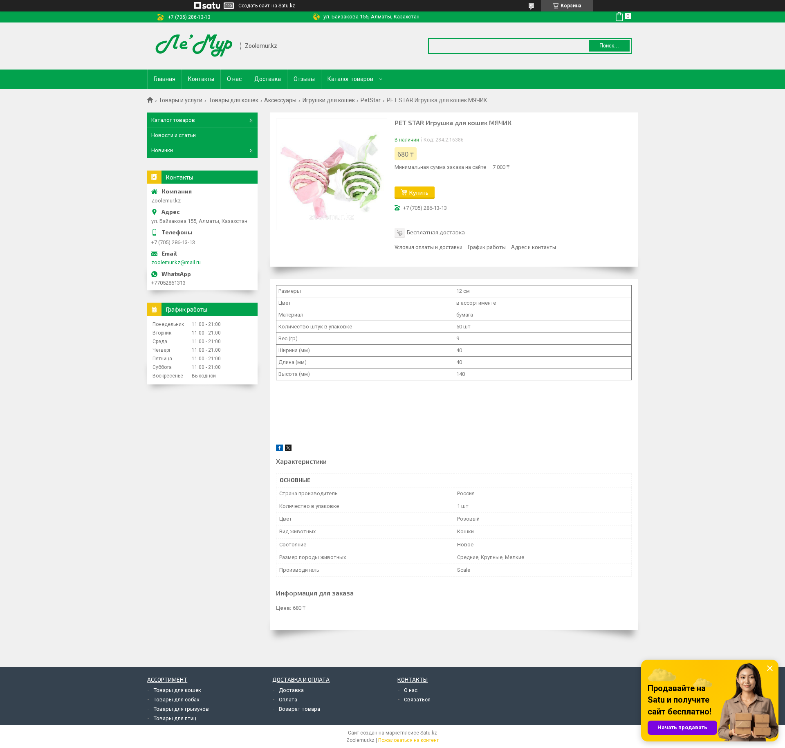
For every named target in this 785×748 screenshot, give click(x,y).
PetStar (371, 100)
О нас (234, 79)
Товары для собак (177, 699)
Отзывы (304, 79)
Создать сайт (253, 6)
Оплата (288, 699)
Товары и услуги (180, 100)
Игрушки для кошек (329, 100)
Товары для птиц (175, 718)
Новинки (162, 150)
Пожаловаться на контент (408, 740)
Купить (418, 192)
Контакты (201, 79)
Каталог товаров (350, 79)
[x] (288, 449)
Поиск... (609, 46)
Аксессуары (280, 100)
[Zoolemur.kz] (194, 46)
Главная (164, 79)
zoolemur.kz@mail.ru (176, 262)
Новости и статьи (173, 135)
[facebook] (279, 449)
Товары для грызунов (181, 709)
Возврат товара (299, 709)
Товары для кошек (233, 100)
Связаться (417, 699)
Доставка (267, 79)
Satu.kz (428, 733)
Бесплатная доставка (436, 232)
